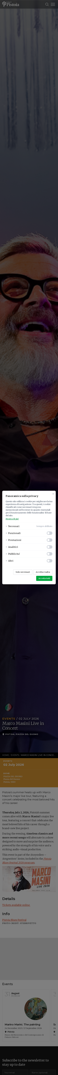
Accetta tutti (44, 578)
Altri (10, 560)
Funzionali (14, 533)
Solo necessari (23, 572)
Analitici (13, 547)
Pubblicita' (14, 553)
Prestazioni (14, 540)
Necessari (13, 526)
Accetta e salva (43, 572)
